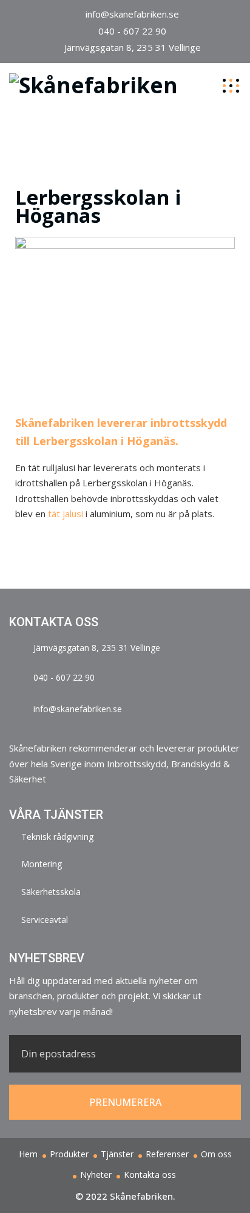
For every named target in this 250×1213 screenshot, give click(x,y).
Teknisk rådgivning (57, 836)
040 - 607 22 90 (132, 31)
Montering (41, 864)
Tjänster (117, 1154)
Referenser (167, 1154)
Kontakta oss (150, 1174)
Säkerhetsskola (51, 891)
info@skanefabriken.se (132, 14)
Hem (28, 1154)
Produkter (69, 1154)
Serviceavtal (44, 919)
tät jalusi (65, 513)
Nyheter (96, 1174)
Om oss (216, 1154)
